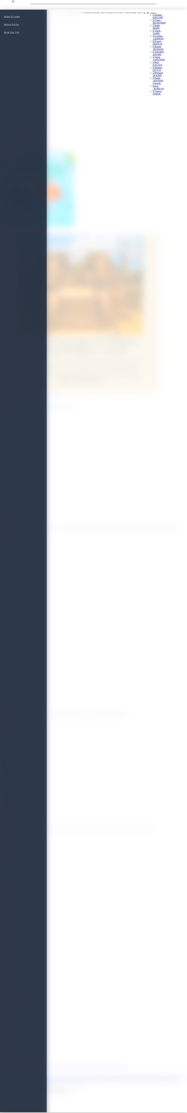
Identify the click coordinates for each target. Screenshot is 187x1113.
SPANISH (158, 80)
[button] (151, 13)
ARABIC (159, 53)
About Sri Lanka (12, 16)
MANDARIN (159, 21)
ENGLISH (158, 16)
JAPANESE (159, 59)
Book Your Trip (11, 32)
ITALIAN (157, 63)
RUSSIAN (158, 49)
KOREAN (158, 88)
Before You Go (11, 24)
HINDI (156, 26)
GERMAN (158, 38)
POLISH (157, 75)
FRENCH (157, 42)
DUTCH (158, 68)
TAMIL (157, 32)
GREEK (157, 92)
